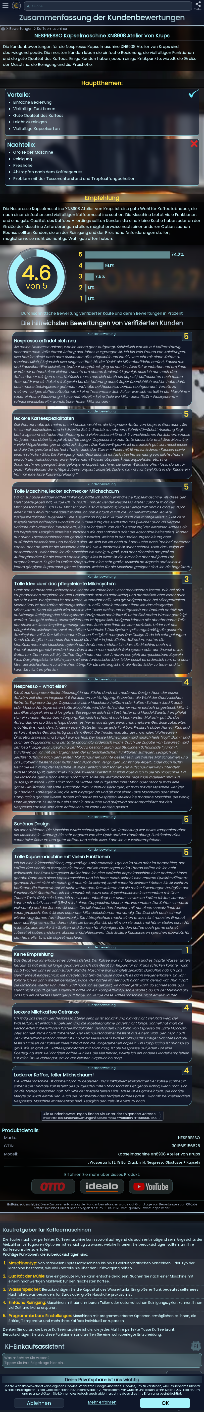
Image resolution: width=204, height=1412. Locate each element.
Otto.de (191, 1204)
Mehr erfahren (102, 1402)
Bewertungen (21, 28)
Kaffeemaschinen (52, 28)
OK (165, 1403)
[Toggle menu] (5, 5)
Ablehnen (39, 1403)
